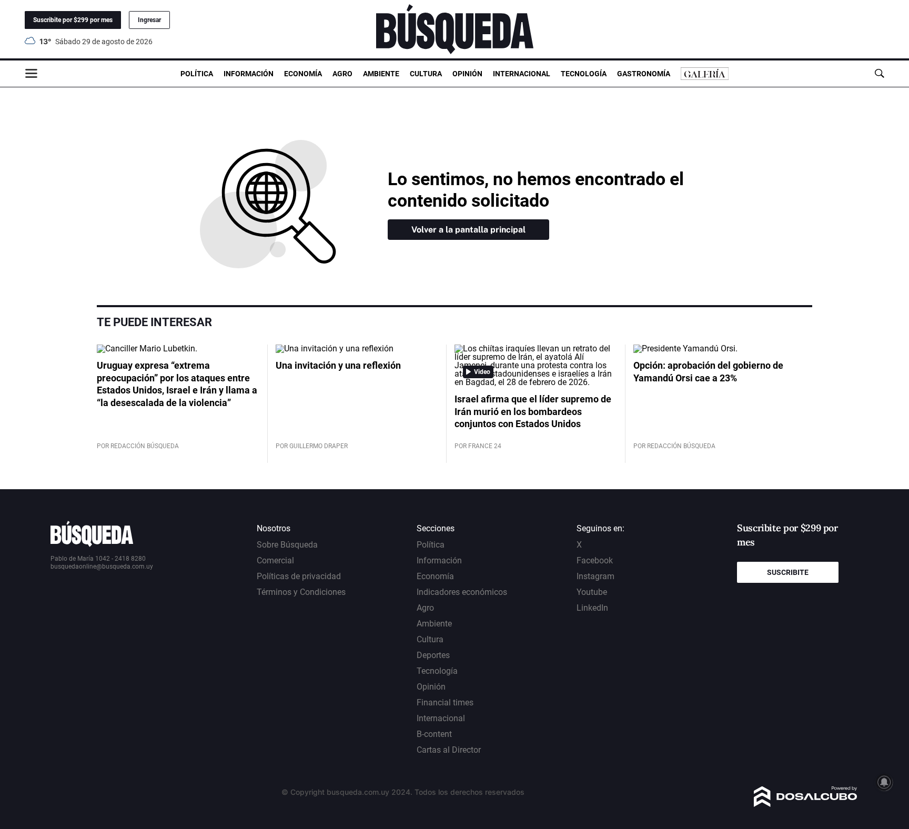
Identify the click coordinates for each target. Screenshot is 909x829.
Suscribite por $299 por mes (73, 20)
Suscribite (788, 572)
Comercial (275, 560)
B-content (434, 734)
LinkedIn (592, 608)
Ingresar (149, 20)
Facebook (595, 560)
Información (249, 73)
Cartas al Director (449, 750)
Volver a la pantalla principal (468, 230)
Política (196, 73)
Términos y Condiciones (301, 592)
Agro (342, 73)
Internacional (521, 73)
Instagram (595, 576)
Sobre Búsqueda (287, 545)
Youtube (592, 592)
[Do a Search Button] (879, 73)
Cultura (426, 73)
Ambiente (381, 73)
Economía (303, 73)
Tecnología (584, 73)
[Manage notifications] (884, 782)
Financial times (445, 702)
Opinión (467, 73)
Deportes (433, 655)
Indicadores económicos (462, 592)
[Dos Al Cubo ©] (805, 804)
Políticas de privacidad (299, 576)
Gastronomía (643, 73)
